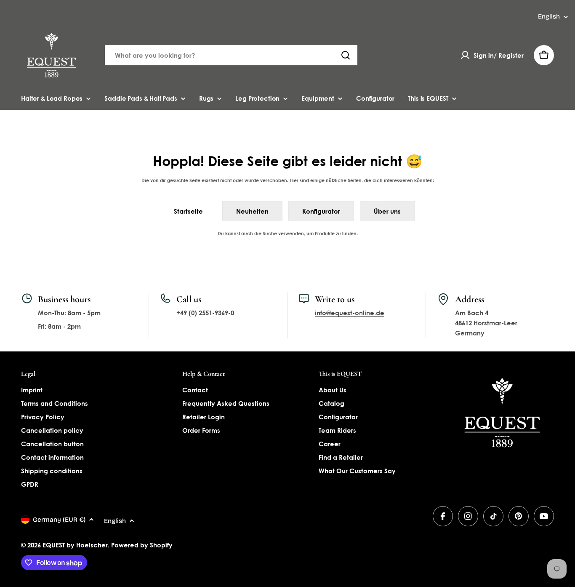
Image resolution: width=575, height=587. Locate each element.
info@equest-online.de (349, 312)
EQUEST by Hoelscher (75, 545)
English (549, 16)
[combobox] (231, 55)
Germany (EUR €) (59, 519)
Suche (270, 233)
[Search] (346, 55)
